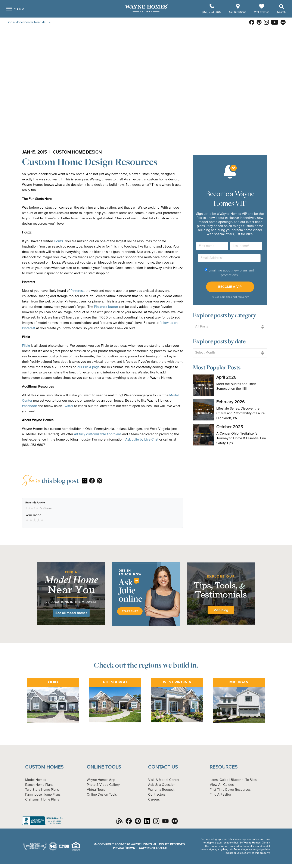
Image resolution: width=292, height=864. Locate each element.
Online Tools (104, 767)
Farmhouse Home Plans (42, 794)
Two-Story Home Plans (42, 790)
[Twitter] (84, 481)
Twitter (68, 406)
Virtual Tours (96, 790)
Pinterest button (106, 307)
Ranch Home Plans (39, 785)
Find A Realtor (220, 794)
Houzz (58, 241)
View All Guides (222, 785)
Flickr (26, 346)
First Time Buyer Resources (230, 790)
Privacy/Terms (124, 847)
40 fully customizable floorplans (97, 434)
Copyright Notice (153, 847)
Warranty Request (161, 790)
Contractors (156, 794)
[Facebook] (92, 481)
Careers (154, 799)
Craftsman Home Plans (42, 799)
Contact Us (163, 767)
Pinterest (77, 291)
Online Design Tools (102, 794)
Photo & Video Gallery (103, 785)
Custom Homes (44, 767)
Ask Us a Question (161, 785)
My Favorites (261, 11)
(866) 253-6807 (212, 12)
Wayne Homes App (101, 780)
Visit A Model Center (163, 780)
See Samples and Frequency (231, 297)
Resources (223, 767)
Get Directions (238, 12)
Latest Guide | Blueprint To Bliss (233, 780)
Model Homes (35, 780)
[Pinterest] (99, 481)
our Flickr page (88, 367)
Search (281, 12)
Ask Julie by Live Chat (142, 439)
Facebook (29, 406)
